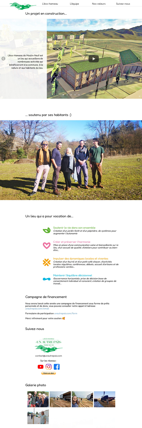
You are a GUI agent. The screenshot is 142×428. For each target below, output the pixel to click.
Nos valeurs (98, 3)
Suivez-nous (123, 3)
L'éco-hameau (50, 3)
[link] (63, 94)
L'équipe (74, 3)
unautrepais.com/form (65, 313)
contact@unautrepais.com (48, 355)
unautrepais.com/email (37, 308)
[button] (140, 96)
